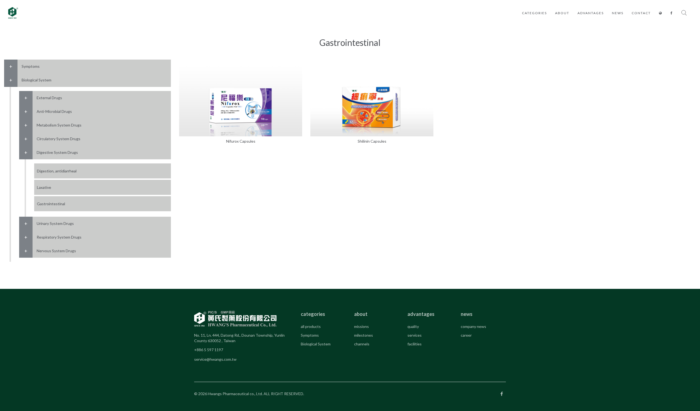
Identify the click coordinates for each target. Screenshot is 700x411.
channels (361, 344)
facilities (414, 344)
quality (413, 326)
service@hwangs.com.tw (215, 359)
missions (361, 326)
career (466, 335)
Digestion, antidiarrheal (57, 171)
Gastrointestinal (51, 203)
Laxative (44, 187)
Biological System (316, 344)
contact (641, 13)
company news (473, 326)
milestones (363, 335)
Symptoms (310, 335)
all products (311, 326)
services (414, 335)
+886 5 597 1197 (208, 349)
